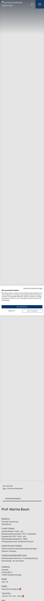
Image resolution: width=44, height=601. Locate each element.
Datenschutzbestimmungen (32, 288)
